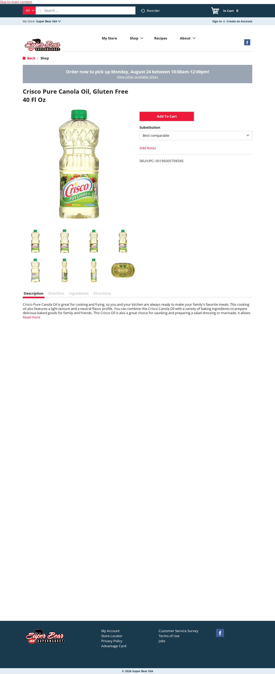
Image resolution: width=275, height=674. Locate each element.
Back (30, 58)
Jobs (162, 641)
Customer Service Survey (178, 631)
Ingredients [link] (79, 293)
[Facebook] (247, 43)
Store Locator (111, 636)
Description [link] (33, 293)
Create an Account (239, 21)
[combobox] (29, 10)
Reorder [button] (153, 10)
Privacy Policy (111, 641)
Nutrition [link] (56, 293)
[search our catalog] (40, 10)
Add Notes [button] (148, 148)
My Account (110, 631)
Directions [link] (102, 293)
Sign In (217, 21)
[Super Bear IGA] (43, 45)
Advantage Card (113, 646)
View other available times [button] (137, 77)
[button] (48, 21)
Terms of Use (169, 636)
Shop (44, 58)
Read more (31, 317)
